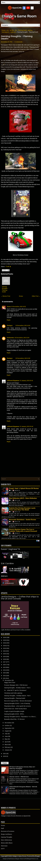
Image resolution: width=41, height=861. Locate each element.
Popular (5, 763)
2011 (4, 678)
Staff (2, 828)
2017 (4, 662)
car (8, 30)
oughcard (13, 32)
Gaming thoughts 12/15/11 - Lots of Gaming (17, 703)
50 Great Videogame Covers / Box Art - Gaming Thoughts (22, 767)
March (7, 744)
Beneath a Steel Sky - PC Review (14, 719)
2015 (4, 667)
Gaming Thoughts (6, 837)
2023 (4, 645)
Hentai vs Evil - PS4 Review (19, 777)
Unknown (10, 337)
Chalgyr (10, 325)
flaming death (22, 30)
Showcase (4, 846)
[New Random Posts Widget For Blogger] (38, 541)
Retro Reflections (6, 840)
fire (16, 30)
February (7, 747)
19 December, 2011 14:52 (18, 306)
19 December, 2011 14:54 (23, 325)
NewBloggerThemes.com (31, 858)
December (8, 680)
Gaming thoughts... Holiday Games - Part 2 (17, 688)
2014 (4, 670)
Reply (8, 320)
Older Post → (36, 296)
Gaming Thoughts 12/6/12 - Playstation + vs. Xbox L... (20, 716)
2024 (4, 643)
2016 (4, 665)
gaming (30, 30)
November (8, 723)
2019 (4, 656)
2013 (4, 673)
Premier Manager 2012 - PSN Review (16, 685)
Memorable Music (7, 843)
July (6, 733)
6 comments (18, 42)
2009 (4, 756)
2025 (4, 640)
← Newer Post (5, 296)
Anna (9, 306)
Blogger (37, 856)
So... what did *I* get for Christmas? (15, 690)
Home (4, 30)
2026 (4, 637)
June (6, 736)
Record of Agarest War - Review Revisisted (18, 701)
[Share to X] (7, 270)
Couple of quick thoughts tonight (14, 711)
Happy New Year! (9, 682)
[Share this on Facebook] (6, 266)
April (6, 742)
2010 (4, 753)
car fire (12, 30)
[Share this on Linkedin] (10, 266)
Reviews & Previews (7, 831)
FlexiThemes (11, 858)
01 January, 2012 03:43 (26, 426)
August (7, 731)
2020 (4, 654)
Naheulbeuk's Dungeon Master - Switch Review (23, 787)
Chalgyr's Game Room (19, 856)
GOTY (3, 848)
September (8, 728)
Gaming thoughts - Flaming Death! (16, 37)
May (6, 739)
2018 (4, 659)
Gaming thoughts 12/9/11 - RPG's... (14, 714)
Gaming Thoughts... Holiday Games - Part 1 (17, 695)
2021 (4, 651)
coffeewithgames (13, 380)
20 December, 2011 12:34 (22, 337)
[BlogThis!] (5, 270)
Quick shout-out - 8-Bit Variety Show (15, 709)
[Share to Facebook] (9, 270)
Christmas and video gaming (13, 693)
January (7, 750)
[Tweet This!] (8, 266)
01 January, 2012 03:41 (26, 380)
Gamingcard (5, 32)
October (7, 725)
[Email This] (3, 270)
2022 (4, 648)
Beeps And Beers (6, 834)
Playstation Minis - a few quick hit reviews (17, 706)
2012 (4, 675)
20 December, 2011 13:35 (23, 358)
